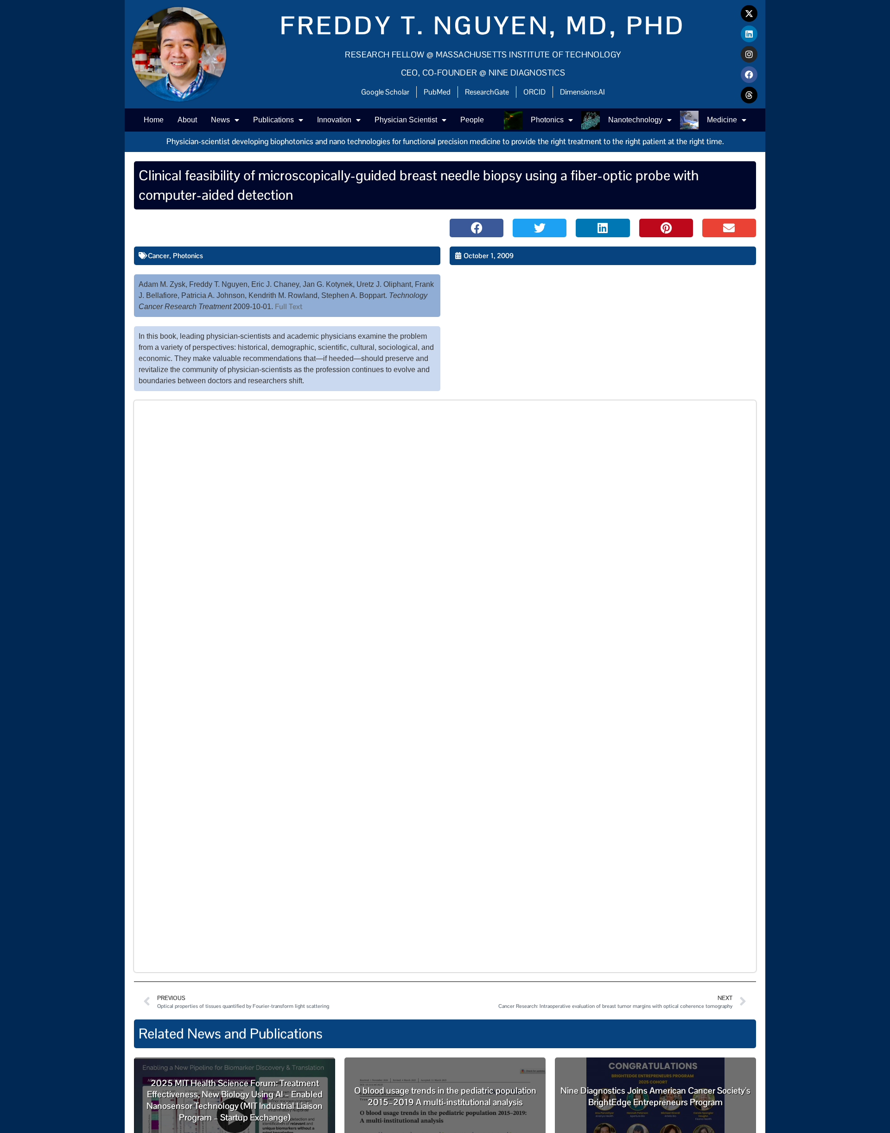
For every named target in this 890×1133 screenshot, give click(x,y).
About (187, 120)
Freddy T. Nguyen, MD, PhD (483, 26)
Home (154, 120)
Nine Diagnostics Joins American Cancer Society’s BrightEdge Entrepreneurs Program (655, 1096)
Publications (273, 120)
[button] (476, 228)
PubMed (437, 92)
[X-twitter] (749, 13)
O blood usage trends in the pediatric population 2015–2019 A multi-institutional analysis (445, 1096)
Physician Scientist (406, 120)
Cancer (158, 255)
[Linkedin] (749, 33)
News (220, 120)
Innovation (334, 120)
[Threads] (749, 95)
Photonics (547, 120)
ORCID (534, 92)
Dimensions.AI (582, 92)
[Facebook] (749, 74)
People (472, 120)
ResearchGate (487, 92)
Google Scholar (385, 92)
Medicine (722, 120)
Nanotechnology (635, 120)
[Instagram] (749, 54)
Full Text (288, 306)
